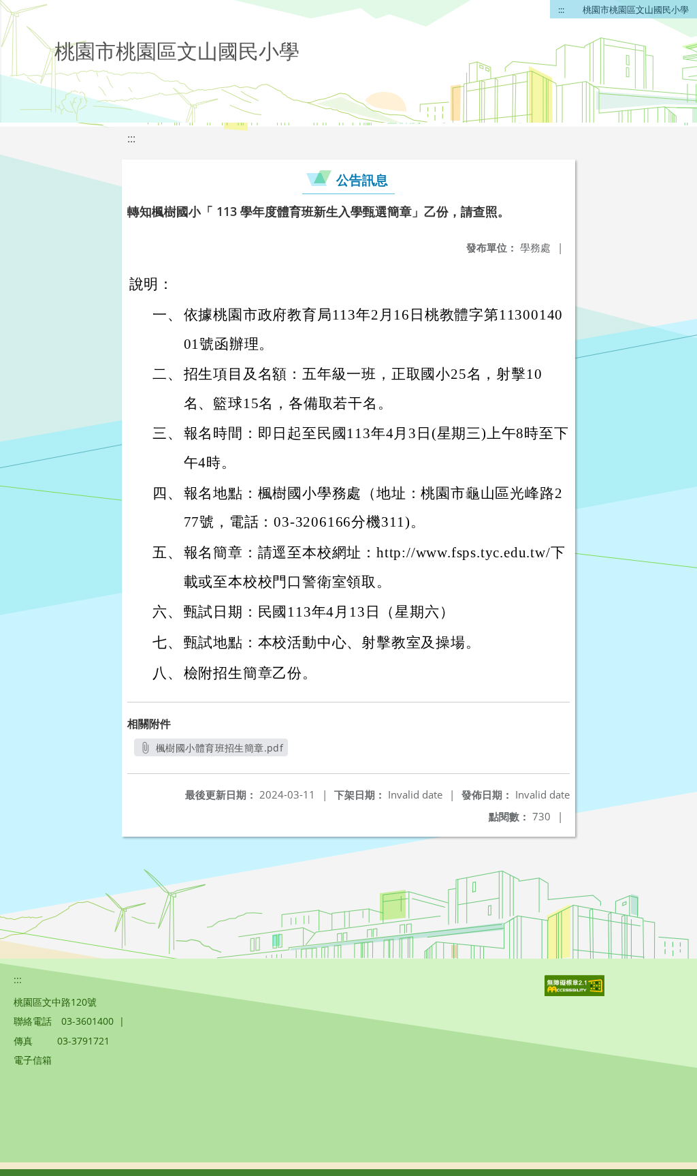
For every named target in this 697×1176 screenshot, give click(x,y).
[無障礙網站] (575, 992)
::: (561, 9)
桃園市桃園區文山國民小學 (636, 9)
